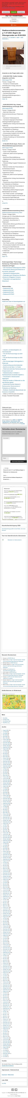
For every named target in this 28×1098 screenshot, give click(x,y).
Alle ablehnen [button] (21, 12)
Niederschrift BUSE (8, 290)
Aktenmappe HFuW (7, 148)
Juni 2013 (5, 975)
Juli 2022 (5, 806)
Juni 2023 (5, 789)
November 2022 (6, 800)
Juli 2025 (5, 750)
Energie (4, 421)
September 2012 (6, 989)
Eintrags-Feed (6, 719)
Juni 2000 (5, 1056)
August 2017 (5, 898)
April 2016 (5, 923)
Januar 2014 (5, 964)
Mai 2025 (5, 753)
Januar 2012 (5, 1002)
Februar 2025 (6, 758)
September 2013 (6, 971)
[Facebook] (12, 1089)
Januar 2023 (5, 797)
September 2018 (6, 878)
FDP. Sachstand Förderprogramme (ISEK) (14, 267)
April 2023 (5, 792)
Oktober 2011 (6, 1006)
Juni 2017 (5, 901)
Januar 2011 (5, 1020)
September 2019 (6, 859)
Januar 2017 (5, 909)
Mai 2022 (5, 809)
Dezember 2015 (6, 929)
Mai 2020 (5, 846)
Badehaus (20, 419)
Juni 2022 (5, 808)
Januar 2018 (5, 890)
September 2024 (6, 766)
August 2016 (5, 916)
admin (18, 37)
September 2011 (6, 1008)
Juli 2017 (5, 899)
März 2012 (5, 999)
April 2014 (5, 960)
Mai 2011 (5, 1014)
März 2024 (5, 775)
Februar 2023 (6, 795)
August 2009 (5, 1047)
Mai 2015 (5, 940)
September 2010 (6, 1027)
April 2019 (5, 867)
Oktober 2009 (6, 1044)
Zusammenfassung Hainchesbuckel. (13, 365)
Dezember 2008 (6, 1053)
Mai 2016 (5, 921)
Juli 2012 (5, 992)
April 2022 (5, 811)
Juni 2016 (5, 919)
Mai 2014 (5, 958)
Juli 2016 (5, 918)
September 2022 (6, 803)
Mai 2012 (5, 996)
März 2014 (5, 961)
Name (4, 458)
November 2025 (6, 744)
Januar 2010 (5, 1039)
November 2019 (6, 856)
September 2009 (6, 1045)
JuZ (10, 422)
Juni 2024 (5, 770)
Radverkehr (13, 422)
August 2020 (5, 842)
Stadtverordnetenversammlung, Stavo (12, 212)
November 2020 (6, 837)
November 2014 (6, 949)
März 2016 (5, 924)
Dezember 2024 (6, 761)
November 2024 (6, 763)
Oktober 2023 (6, 783)
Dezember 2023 (6, 780)
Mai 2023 (5, 790)
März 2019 (5, 868)
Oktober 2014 (6, 951)
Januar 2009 (5, 1052)
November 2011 (6, 1005)
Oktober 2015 (6, 932)
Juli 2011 (5, 1011)
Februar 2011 (6, 1019)
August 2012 (5, 991)
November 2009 (6, 1042)
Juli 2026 (5, 731)
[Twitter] (16, 1089)
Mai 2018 (5, 884)
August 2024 (5, 767)
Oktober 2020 (6, 839)
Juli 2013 (5, 974)
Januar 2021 (5, 834)
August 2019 (5, 860)
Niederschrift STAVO (8, 294)
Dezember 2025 (6, 742)
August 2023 (5, 786)
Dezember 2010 (6, 1022)
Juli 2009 (5, 1048)
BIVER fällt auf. (11, 658)
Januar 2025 (5, 759)
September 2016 (6, 915)
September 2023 (6, 784)
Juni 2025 (5, 752)
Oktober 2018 (6, 876)
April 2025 (5, 755)
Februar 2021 (6, 832)
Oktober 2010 (6, 1025)
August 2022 (5, 804)
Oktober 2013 (6, 969)
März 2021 (5, 831)
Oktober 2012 (6, 988)
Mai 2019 (5, 865)
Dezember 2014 (6, 947)
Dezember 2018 (6, 873)
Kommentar (6, 438)
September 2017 (6, 896)
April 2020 (5, 848)
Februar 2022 (6, 814)
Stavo (18, 422)
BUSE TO (4, 141)
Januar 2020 (5, 853)
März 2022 (5, 812)
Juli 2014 (5, 955)
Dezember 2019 (6, 854)
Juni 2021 (5, 826)
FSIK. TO (4, 99)
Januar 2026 (5, 741)
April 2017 (5, 904)
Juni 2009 (5, 1050)
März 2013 (5, 980)
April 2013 (5, 979)
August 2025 (5, 748)
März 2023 (5, 794)
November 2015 (6, 930)
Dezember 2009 (6, 1041)
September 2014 (6, 952)
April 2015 (5, 941)
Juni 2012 (5, 994)
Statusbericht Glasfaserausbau (11, 273)
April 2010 (5, 1034)
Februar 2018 (6, 888)
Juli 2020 (5, 843)
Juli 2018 (5, 881)
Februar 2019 (6, 870)
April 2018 (5, 885)
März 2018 (5, 887)
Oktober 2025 (6, 745)
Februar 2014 (6, 963)
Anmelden (5, 718)
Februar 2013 (6, 982)
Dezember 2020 (6, 836)
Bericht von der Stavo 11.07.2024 (12, 367)
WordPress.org (6, 722)
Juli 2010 (5, 1030)
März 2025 (5, 756)
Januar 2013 (5, 983)
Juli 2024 (5, 769)
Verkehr (21, 422)
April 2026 (5, 736)
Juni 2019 (5, 864)
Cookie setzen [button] (6, 12)
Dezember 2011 (6, 1003)
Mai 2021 (5, 828)
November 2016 (6, 912)
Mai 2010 (5, 1033)
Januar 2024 (5, 778)
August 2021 (5, 823)
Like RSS (4, 1083)
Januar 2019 (5, 871)
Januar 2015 (5, 946)
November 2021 (6, 818)
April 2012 (5, 997)
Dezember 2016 (6, 910)
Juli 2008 (5, 1055)
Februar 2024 (6, 777)
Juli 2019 (5, 862)
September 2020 (6, 840)
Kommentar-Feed (6, 721)
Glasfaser (8, 421)
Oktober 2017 (6, 895)
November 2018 (6, 874)
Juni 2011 (5, 1013)
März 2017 (5, 905)
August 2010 (5, 1028)
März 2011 (5, 1017)
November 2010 (6, 1024)
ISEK (19, 421)
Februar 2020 (6, 851)
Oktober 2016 (6, 913)
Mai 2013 (5, 977)
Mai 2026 (5, 735)
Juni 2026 (5, 733)
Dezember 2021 (6, 817)
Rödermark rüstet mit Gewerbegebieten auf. (13, 301)
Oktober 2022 (6, 801)
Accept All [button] (13, 12)
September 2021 (6, 822)
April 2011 (5, 1016)
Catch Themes (17, 1095)
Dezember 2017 (6, 891)
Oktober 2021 (6, 820)
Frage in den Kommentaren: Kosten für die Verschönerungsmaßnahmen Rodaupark (13, 666)
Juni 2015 (5, 938)
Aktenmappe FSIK (7, 80)
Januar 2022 (5, 815)
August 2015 (5, 935)
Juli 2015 (5, 937)
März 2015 (5, 943)
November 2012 (6, 986)
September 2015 (6, 933)
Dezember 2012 (6, 985)
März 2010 (5, 1036)
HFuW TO (4, 203)
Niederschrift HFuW (8, 292)
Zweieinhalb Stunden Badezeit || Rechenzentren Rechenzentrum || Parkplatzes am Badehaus (11, 386)
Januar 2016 (5, 927)
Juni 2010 (5, 1031)
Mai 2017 (5, 902)
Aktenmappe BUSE (7, 108)
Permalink (22, 423)
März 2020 (5, 849)
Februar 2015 (6, 944)
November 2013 (6, 968)
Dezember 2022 (6, 798)
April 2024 (5, 773)
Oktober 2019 (6, 857)
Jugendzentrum (5, 422)
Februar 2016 (6, 926)
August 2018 (5, 879)
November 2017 (6, 893)
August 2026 (5, 730)
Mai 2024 (5, 772)
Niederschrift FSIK (8, 288)
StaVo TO (4, 256)
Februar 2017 (6, 907)
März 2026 (5, 738)
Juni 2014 (5, 957)
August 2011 (5, 1010)
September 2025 (6, 747)
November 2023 (6, 781)
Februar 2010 (6, 1038)
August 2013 (5, 972)
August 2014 (5, 954)
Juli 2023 (5, 787)
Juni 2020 (5, 845)
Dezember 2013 (6, 966)
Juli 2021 (5, 825)
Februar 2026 (6, 739)
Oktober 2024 (6, 764)
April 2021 (5, 829)
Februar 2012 (6, 1000)
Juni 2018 (5, 882)
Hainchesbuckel (14, 421)
